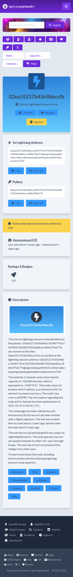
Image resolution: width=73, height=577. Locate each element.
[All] (8, 39)
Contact (38, 554)
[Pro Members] (51, 39)
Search (57, 25)
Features (24, 554)
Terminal (17, 488)
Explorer (38, 529)
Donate (29, 564)
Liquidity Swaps (17, 524)
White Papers (14, 559)
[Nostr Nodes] (7, 47)
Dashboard (15, 540)
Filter (34, 63)
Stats (9, 564)
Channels (28, 112)
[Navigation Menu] (66, 6)
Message (49, 112)
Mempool (17, 472)
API (40, 559)
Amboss (51, 472)
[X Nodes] (17, 47)
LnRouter (41, 480)
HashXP (35, 488)
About (10, 554)
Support (48, 535)
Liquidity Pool (42, 524)
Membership (54, 559)
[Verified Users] (29, 39)
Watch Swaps (17, 529)
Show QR (38, 170)
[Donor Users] (61, 39)
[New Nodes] (19, 39)
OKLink (53, 488)
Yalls (14, 496)
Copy (18, 170)
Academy (29, 535)
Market (56, 529)
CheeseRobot (20, 480)
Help (29, 559)
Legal (51, 554)
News (12, 535)
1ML (35, 472)
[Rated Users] (40, 39)
